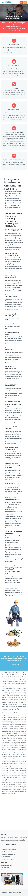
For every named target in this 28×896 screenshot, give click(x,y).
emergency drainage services (9, 730)
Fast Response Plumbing (7, 851)
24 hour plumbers (21, 730)
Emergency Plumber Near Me (8, 854)
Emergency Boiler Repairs (8, 859)
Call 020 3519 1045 (14, 664)
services (22, 726)
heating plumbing (21, 789)
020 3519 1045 (14, 31)
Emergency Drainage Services (9, 849)
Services (4, 847)
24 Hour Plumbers (6, 856)
